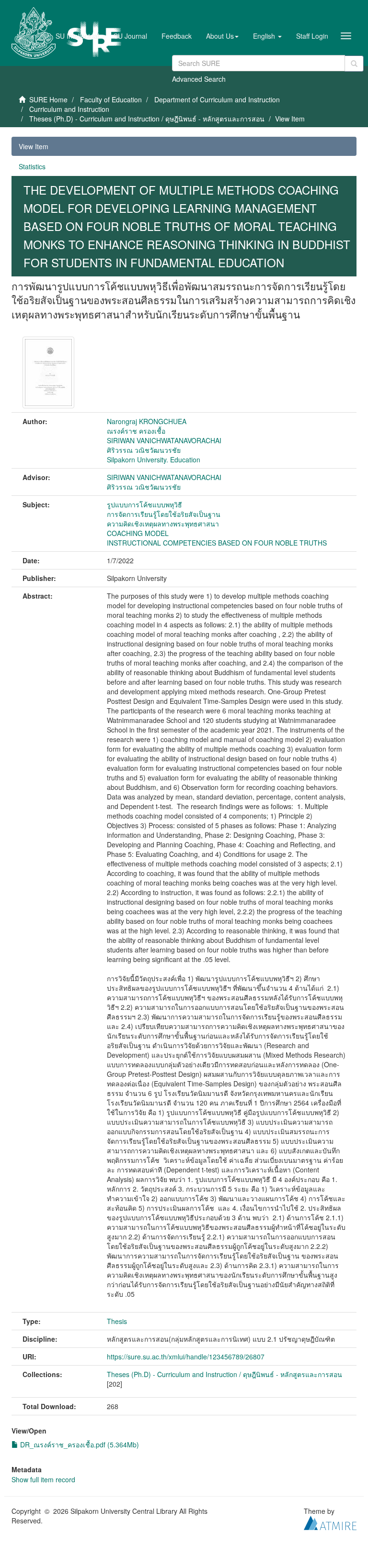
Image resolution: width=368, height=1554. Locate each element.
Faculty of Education (111, 99)
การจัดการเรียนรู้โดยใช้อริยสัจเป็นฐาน (163, 514)
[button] (222, 36)
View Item (33, 146)
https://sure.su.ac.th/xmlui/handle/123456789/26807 (185, 1356)
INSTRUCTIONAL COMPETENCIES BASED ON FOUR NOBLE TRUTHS (217, 542)
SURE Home (48, 99)
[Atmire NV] (330, 1522)
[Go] (354, 63)
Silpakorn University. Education (153, 459)
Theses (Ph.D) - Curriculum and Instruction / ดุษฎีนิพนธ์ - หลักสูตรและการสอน (146, 118)
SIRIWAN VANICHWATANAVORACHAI (164, 440)
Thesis (117, 1321)
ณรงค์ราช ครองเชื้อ (136, 431)
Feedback (176, 36)
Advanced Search (199, 79)
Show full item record (43, 1479)
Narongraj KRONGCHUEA (146, 421)
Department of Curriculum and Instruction (217, 99)
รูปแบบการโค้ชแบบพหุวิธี (144, 504)
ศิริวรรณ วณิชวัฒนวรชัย (144, 450)
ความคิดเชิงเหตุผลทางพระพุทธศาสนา (163, 523)
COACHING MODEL (138, 533)
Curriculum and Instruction (69, 109)
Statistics (32, 166)
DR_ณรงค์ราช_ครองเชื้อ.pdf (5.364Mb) (78, 1444)
